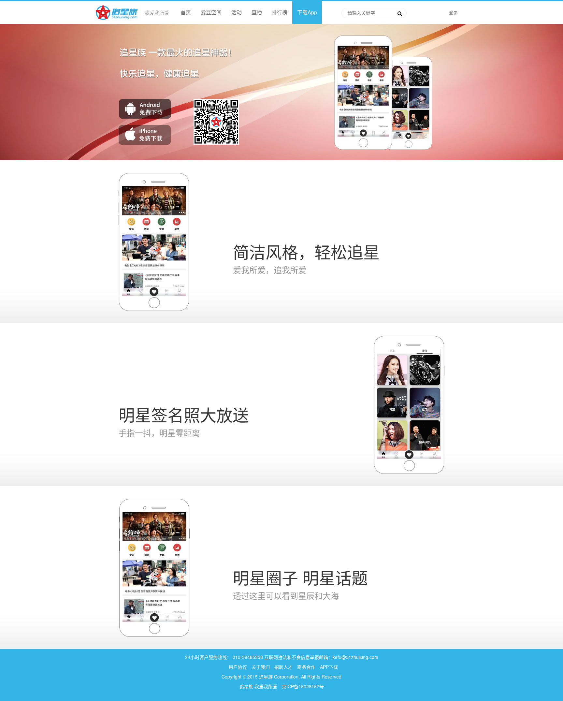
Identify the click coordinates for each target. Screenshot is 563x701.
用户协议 (238, 667)
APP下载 (329, 667)
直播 (257, 12)
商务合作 (306, 667)
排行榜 (279, 12)
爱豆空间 (211, 12)
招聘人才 (284, 667)
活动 (236, 12)
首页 (185, 12)
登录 (453, 12)
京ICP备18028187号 (303, 686)
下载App (307, 12)
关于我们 (261, 667)
